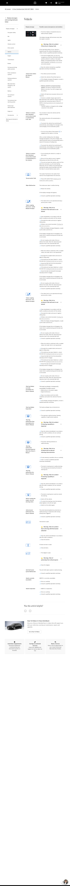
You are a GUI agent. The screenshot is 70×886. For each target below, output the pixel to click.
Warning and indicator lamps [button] (11, 120)
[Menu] (7, 3)
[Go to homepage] (35, 2)
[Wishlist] (46, 3)
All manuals (8, 9)
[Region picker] (51, 3)
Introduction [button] (11, 115)
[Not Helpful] (30, 611)
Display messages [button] (10, 28)
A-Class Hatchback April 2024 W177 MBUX (23, 9)
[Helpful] (25, 611)
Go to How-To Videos (34, 631)
